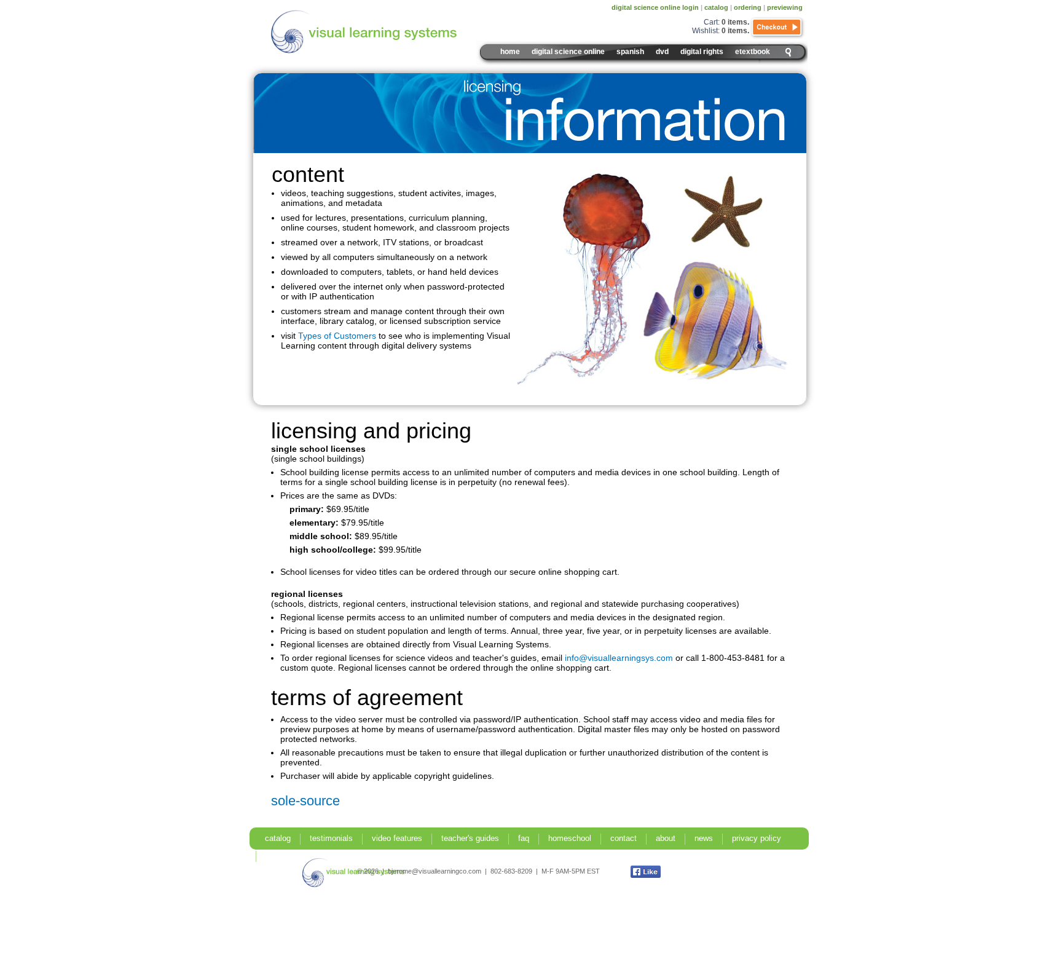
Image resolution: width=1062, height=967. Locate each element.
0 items (734, 22)
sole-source (305, 800)
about (665, 838)
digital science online (568, 51)
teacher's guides (470, 838)
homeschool (569, 838)
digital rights (701, 51)
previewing (785, 7)
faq (523, 838)
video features (397, 838)
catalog (716, 7)
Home (510, 51)
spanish (630, 51)
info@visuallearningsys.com (619, 658)
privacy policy (756, 838)
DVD (662, 51)
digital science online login (655, 7)
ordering (747, 7)
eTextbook (752, 51)
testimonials (331, 838)
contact (623, 838)
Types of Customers (337, 336)
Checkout (777, 27)
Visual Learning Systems (390, 32)
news (703, 838)
